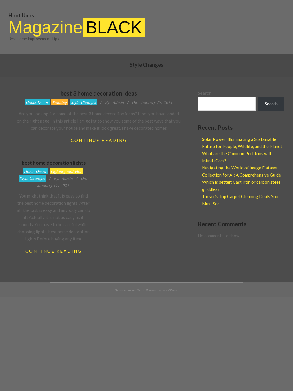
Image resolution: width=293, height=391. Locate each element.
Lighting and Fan (66, 171)
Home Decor (37, 102)
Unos (140, 290)
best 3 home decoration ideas (98, 93)
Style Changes (83, 102)
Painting (59, 102)
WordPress (169, 290)
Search (204, 93)
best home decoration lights (54, 163)
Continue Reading (99, 140)
